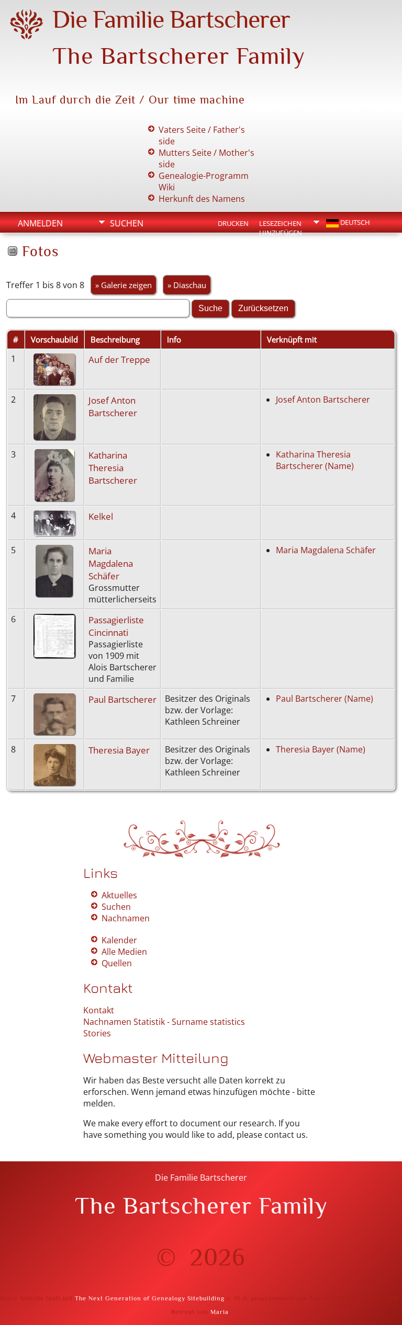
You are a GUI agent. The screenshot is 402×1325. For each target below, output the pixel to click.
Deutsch (354, 222)
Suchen (126, 223)
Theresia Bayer (119, 750)
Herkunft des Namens (202, 198)
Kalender (119, 940)
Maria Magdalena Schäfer (110, 563)
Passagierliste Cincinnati (116, 625)
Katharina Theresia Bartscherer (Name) (315, 460)
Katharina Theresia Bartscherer (112, 467)
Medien (125, 241)
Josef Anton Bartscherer (112, 406)
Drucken (233, 223)
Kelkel (100, 516)
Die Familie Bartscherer (171, 19)
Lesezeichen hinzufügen (280, 224)
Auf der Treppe (119, 359)
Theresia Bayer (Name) (320, 749)
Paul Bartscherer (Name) (324, 698)
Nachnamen (126, 918)
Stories (97, 1033)
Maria (219, 1312)
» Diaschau (187, 285)
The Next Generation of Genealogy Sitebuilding (150, 1298)
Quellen (117, 963)
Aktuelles (119, 895)
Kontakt (98, 1010)
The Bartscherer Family (178, 55)
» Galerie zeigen (123, 285)
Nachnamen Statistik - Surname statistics (164, 1021)
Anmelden (40, 223)
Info (119, 259)
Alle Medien (124, 951)
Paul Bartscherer (122, 699)
